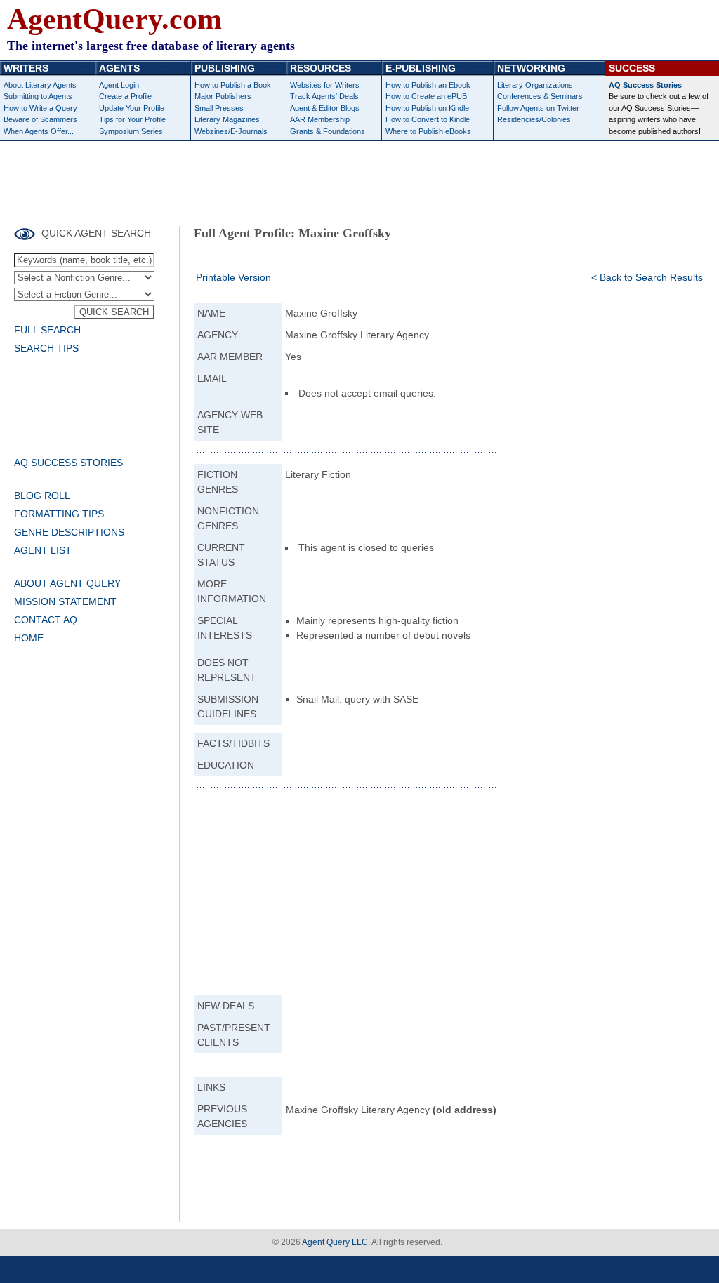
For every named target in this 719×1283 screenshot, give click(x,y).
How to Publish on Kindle (427, 108)
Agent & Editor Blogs (325, 108)
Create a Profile (125, 96)
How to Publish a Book (232, 85)
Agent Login (119, 85)
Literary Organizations (535, 85)
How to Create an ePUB (426, 96)
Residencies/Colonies (534, 119)
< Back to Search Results (647, 277)
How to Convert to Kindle (427, 119)
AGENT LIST (43, 550)
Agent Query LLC (335, 1242)
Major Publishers (222, 96)
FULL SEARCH (47, 329)
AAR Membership (320, 119)
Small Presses (219, 108)
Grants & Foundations (327, 131)
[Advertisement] (359, 179)
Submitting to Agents (38, 96)
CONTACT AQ (45, 619)
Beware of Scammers (40, 119)
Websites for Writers (325, 85)
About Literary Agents (40, 85)
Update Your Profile (131, 108)
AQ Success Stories (645, 85)
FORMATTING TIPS (59, 513)
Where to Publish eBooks (428, 131)
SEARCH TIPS (46, 348)
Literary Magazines (227, 119)
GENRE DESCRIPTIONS (69, 532)
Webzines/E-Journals (231, 131)
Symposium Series (131, 131)
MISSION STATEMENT (65, 601)
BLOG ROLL (42, 495)
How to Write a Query (40, 108)
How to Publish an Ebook (427, 85)
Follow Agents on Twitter (538, 108)
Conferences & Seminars (540, 96)
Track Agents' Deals (324, 96)
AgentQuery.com (114, 19)
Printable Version (233, 277)
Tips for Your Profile (132, 119)
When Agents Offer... (39, 131)
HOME (29, 638)
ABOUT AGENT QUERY (67, 583)
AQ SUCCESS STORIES (68, 462)
